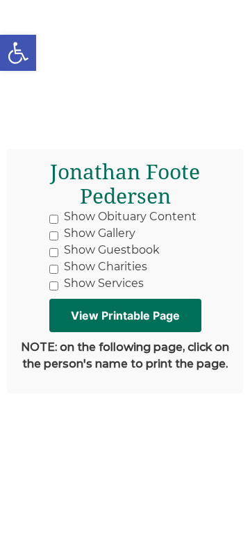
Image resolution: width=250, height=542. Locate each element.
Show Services (104, 283)
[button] (18, 53)
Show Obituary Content (130, 216)
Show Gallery (99, 233)
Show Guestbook (112, 249)
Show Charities (105, 266)
